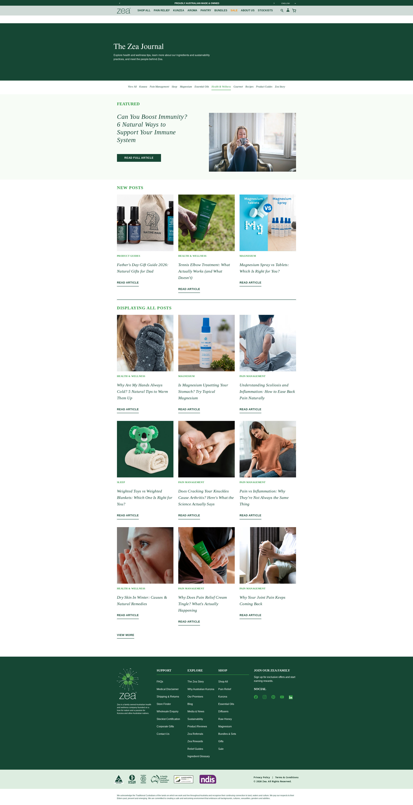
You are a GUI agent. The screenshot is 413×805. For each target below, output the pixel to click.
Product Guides (264, 86)
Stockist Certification (168, 719)
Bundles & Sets (227, 734)
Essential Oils (202, 86)
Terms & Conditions (286, 777)
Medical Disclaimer (168, 689)
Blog (190, 704)
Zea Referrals (195, 734)
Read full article (139, 157)
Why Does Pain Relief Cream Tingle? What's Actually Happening (202, 603)
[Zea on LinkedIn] (291, 698)
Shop (222, 670)
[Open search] (282, 10)
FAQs (160, 681)
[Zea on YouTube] (282, 697)
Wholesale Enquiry (167, 711)
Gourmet (238, 86)
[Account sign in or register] (288, 10)
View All (132, 86)
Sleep (174, 86)
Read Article (128, 282)
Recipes (249, 86)
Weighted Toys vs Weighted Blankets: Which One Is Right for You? (144, 497)
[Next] (274, 3)
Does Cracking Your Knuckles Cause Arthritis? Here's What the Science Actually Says (206, 497)
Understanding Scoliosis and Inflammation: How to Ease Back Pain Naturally (267, 391)
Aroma (192, 10)
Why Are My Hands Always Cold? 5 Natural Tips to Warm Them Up (142, 391)
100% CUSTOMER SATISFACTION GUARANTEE (196, 3)
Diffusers (223, 711)
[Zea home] (124, 11)
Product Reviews (197, 726)
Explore (195, 670)
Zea (264, 781)
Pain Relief (224, 689)
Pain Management (159, 86)
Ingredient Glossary (198, 756)
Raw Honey (225, 719)
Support (164, 670)
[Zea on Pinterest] (273, 697)
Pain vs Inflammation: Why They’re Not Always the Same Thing (264, 497)
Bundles (220, 10)
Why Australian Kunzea (200, 689)
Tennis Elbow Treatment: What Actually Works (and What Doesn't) (204, 271)
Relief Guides (195, 749)
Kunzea (178, 10)
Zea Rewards (195, 741)
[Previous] (120, 3)
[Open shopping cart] (294, 11)
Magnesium (186, 86)
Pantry (206, 10)
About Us (248, 10)
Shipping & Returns (168, 696)
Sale (234, 10)
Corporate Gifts (165, 726)
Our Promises (195, 696)
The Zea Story (195, 681)
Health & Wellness (221, 86)
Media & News (195, 711)
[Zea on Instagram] (265, 697)
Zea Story (280, 86)
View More (125, 635)
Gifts (220, 741)
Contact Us (163, 734)
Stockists (265, 10)
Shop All (144, 10)
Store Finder (164, 704)
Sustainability (195, 719)
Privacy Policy (262, 777)
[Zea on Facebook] (256, 697)
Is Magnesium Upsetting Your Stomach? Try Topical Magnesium (203, 391)
